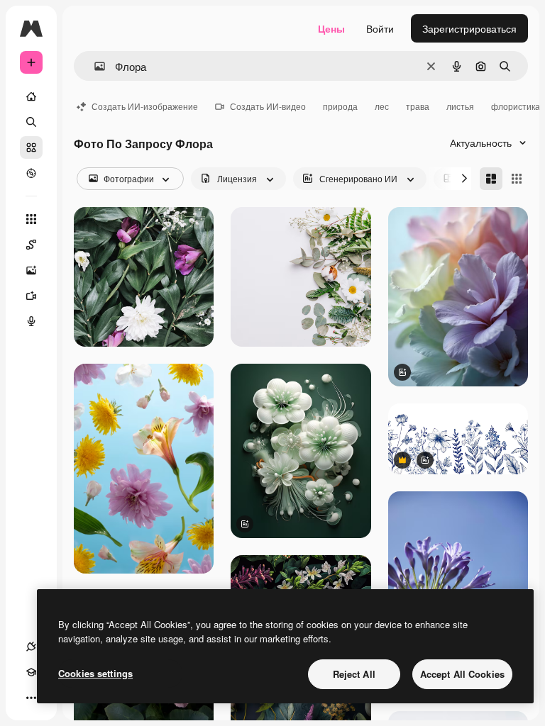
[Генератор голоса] (31, 321)
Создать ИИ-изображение (145, 106)
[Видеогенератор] (31, 295)
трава (417, 106)
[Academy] (31, 672)
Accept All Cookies (462, 674)
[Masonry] (491, 178)
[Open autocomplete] (94, 66)
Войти (380, 28)
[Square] (516, 178)
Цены (331, 28)
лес (382, 106)
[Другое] (31, 697)
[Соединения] (31, 646)
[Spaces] (31, 244)
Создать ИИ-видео (268, 106)
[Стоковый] (31, 147)
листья (460, 106)
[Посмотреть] (31, 173)
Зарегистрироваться (469, 28)
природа (340, 106)
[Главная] (31, 96)
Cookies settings (95, 673)
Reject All (354, 674)
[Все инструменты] (31, 219)
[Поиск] (31, 122)
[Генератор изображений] (31, 270)
